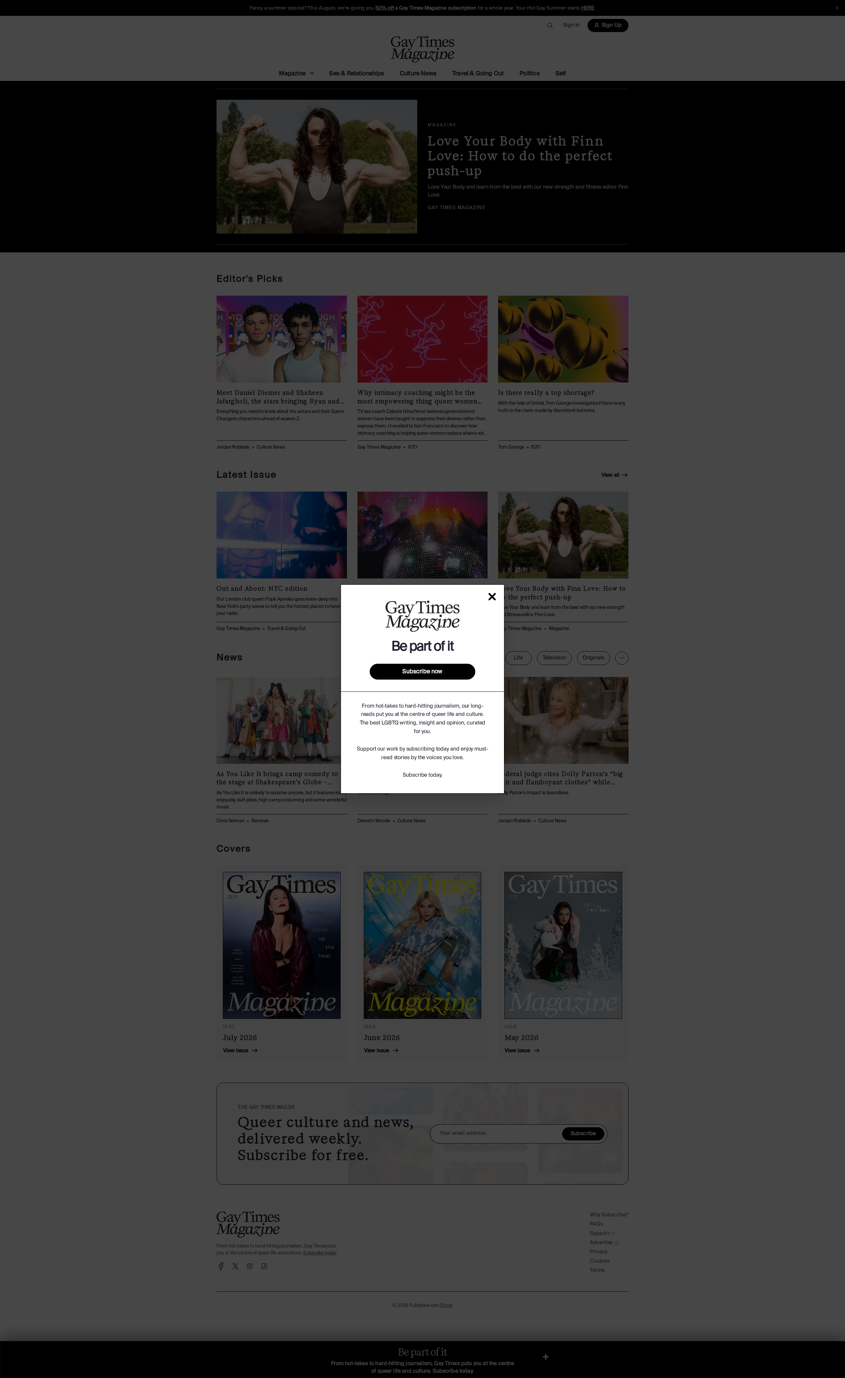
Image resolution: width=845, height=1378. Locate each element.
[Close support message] (492, 596)
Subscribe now (422, 672)
